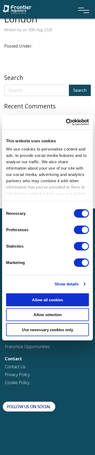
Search (80, 90)
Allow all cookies (47, 299)
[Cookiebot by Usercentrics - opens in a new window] (67, 122)
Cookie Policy (17, 382)
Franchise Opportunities (27, 346)
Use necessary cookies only (47, 329)
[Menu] (82, 3)
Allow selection (48, 314)
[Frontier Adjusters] (17, 9)
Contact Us (15, 367)
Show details (67, 284)
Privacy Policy (17, 374)
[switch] (81, 229)
